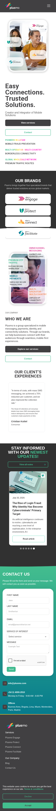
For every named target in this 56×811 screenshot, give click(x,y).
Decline (28, 796)
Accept (28, 805)
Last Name (12, 606)
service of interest (17, 631)
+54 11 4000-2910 (16, 692)
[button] (48, 6)
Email (10, 619)
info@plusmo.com (17, 683)
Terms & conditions (33, 789)
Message (11, 642)
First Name (13, 595)
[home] (12, 6)
